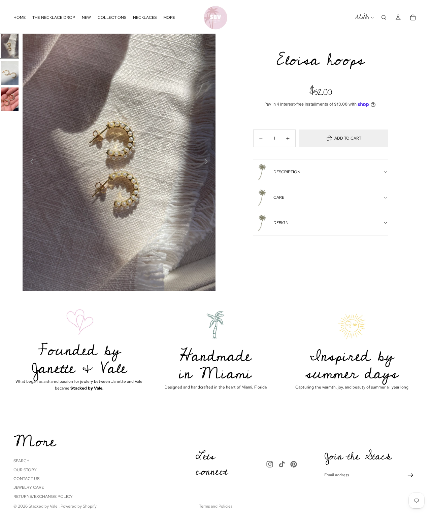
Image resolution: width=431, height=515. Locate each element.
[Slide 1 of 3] (10, 46)
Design (281, 222)
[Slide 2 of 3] (10, 73)
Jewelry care (28, 487)
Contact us (26, 478)
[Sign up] (410, 475)
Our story (25, 469)
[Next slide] (208, 162)
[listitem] (169, 17)
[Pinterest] (294, 464)
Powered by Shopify (79, 506)
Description (286, 172)
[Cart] (412, 17)
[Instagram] (270, 464)
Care (278, 197)
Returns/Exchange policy (43, 496)
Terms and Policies (215, 506)
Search (21, 461)
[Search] (383, 17)
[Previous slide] (30, 162)
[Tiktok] (282, 464)
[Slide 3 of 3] (10, 99)
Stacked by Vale (44, 506)
